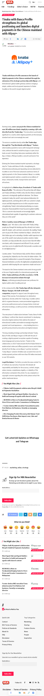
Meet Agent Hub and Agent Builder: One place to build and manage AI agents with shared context (14, 558)
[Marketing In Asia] (10, 2)
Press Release (8, 14)
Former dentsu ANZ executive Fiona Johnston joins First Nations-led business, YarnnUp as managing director (20, 408)
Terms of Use (18, 505)
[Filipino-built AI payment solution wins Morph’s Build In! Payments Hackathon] (36, 547)
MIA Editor (11, 43)
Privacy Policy (5, 506)
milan (20, 467)
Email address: (6, 487)
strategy (25, 467)
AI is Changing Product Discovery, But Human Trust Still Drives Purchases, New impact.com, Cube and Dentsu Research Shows (21, 416)
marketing (13, 467)
